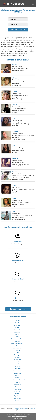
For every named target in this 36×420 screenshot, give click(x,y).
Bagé (17, 345)
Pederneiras (17, 366)
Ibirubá (17, 387)
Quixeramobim (17, 371)
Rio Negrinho (17, 359)
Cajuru (17, 377)
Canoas (17, 320)
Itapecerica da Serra (17, 339)
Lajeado (17, 350)
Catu (17, 361)
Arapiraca (17, 332)
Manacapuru (17, 355)
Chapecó (17, 334)
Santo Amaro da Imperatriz (17, 380)
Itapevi (17, 327)
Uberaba (17, 323)
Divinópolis (17, 329)
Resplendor (17, 384)
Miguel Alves (17, 396)
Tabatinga (17, 393)
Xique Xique (17, 368)
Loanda (17, 382)
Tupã (17, 352)
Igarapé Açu (17, 373)
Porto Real (17, 391)
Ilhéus (17, 336)
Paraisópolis (17, 389)
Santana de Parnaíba (17, 343)
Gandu (17, 375)
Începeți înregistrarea (18, 309)
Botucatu (17, 341)
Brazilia (17, 400)
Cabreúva (17, 364)
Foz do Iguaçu (17, 325)
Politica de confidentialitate (21, 408)
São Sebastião (17, 348)
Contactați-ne (20, 410)
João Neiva (17, 398)
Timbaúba (17, 357)
